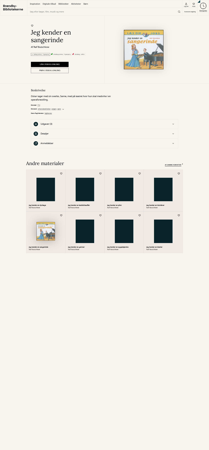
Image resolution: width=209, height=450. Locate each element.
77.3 (38, 105)
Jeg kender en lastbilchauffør (79, 205)
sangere (53, 109)
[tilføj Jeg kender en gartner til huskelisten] (100, 215)
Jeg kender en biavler (154, 247)
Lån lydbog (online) (50, 64)
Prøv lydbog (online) (49, 70)
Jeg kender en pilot (114, 205)
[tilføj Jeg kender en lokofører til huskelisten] (179, 173)
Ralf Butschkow (41, 47)
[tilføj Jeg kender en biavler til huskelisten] (179, 215)
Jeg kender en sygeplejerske (117, 247)
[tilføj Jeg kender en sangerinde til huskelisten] (32, 25)
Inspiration (35, 3)
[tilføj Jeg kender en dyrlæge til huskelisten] (61, 173)
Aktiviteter (76, 3)
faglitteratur (48, 113)
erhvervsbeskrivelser (44, 109)
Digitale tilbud (49, 3)
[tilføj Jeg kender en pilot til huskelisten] (139, 173)
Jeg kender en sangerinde (38, 247)
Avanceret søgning (190, 12)
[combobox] (104, 12)
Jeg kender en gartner (76, 247)
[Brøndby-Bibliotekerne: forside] (13, 8)
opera (59, 109)
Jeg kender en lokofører (155, 205)
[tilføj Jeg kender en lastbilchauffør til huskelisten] (100, 173)
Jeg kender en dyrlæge (37, 205)
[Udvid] (63, 109)
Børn (85, 3)
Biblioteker (63, 3)
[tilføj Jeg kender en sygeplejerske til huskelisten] (139, 215)
